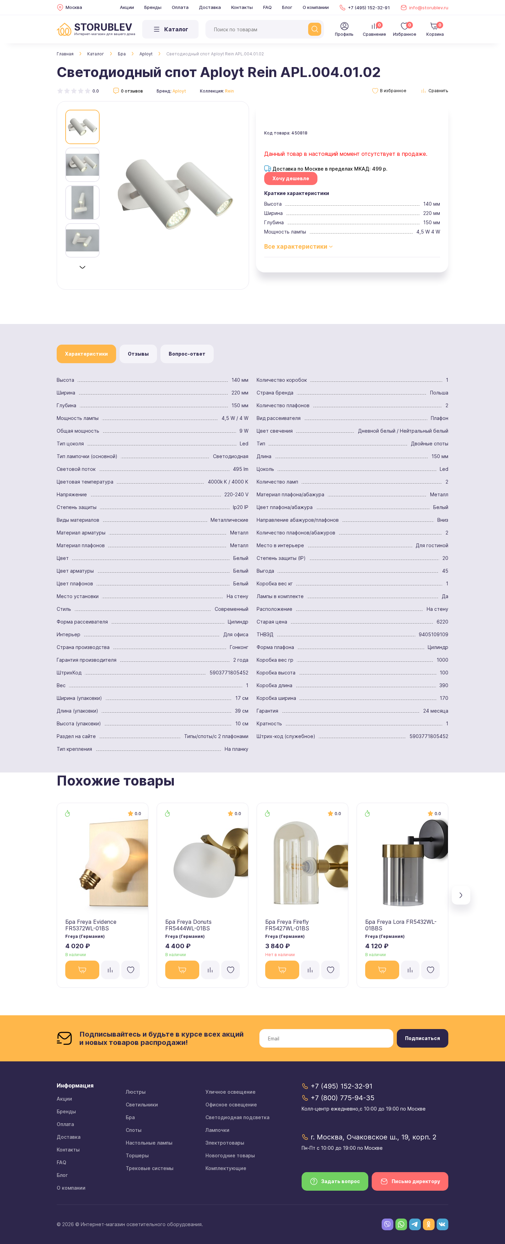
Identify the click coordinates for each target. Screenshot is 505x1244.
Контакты (242, 7)
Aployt (146, 53)
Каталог (95, 53)
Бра (122, 53)
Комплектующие (225, 1168)
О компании (316, 7)
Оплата (180, 7)
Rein (229, 91)
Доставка (210, 7)
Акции (127, 7)
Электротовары (224, 1143)
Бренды (152, 7)
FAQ (267, 7)
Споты (134, 1130)
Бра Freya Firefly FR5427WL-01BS (287, 925)
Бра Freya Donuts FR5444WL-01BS (188, 925)
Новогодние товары (230, 1155)
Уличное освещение (230, 1092)
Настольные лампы (149, 1143)
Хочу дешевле (290, 178)
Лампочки (217, 1130)
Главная (65, 53)
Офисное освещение (231, 1104)
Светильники (142, 1104)
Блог (287, 7)
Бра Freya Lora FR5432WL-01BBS (401, 925)
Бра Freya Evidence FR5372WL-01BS (90, 925)
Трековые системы (149, 1168)
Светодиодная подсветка (237, 1117)
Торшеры (137, 1155)
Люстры (136, 1092)
